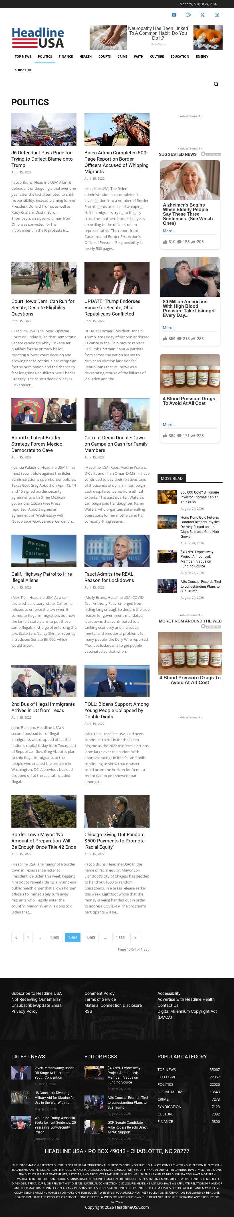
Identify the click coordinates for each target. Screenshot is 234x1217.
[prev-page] (16, 937)
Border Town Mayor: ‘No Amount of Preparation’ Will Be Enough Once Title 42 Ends (43, 841)
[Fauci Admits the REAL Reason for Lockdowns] (117, 551)
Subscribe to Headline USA (36, 993)
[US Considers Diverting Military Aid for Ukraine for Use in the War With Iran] (21, 1097)
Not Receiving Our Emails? (35, 999)
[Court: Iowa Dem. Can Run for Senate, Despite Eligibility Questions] (43, 278)
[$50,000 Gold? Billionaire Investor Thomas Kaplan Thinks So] (167, 497)
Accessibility (169, 993)
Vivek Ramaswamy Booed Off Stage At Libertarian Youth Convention (54, 1073)
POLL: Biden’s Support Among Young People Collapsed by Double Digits (116, 710)
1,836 (120, 937)
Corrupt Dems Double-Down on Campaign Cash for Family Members (116, 444)
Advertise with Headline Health (186, 999)
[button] (216, 84)
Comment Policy (99, 993)
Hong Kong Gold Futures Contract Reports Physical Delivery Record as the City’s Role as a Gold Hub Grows (201, 527)
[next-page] (135, 937)
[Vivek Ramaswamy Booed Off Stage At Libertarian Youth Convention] (21, 1072)
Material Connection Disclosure (113, 1005)
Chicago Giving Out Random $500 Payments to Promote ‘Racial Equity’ (114, 841)
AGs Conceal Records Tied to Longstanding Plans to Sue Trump (201, 586)
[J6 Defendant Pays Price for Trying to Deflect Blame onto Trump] (43, 129)
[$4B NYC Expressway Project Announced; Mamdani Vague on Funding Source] (167, 556)
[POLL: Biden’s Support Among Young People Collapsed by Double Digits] (117, 681)
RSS (88, 1011)
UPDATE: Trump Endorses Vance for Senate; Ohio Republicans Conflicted (112, 307)
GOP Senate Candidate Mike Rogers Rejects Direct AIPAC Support (128, 1127)
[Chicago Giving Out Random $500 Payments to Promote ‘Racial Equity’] (117, 811)
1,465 (90, 937)
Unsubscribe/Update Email (36, 1005)
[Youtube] (174, 15)
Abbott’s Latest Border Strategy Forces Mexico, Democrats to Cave (37, 444)
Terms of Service (100, 999)
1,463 (54, 937)
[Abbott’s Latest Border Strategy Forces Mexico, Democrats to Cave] (43, 414)
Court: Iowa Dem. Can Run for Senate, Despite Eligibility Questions (42, 307)
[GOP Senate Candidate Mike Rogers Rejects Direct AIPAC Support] (94, 1127)
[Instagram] (217, 15)
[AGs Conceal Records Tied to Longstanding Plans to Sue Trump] (167, 586)
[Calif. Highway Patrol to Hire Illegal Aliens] (43, 551)
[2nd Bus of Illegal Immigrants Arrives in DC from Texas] (43, 681)
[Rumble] (188, 15)
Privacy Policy (24, 1011)
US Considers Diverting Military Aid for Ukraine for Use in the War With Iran (55, 1098)
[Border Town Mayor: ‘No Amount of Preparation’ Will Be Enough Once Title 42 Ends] (43, 811)
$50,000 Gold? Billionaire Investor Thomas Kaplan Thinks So (200, 497)
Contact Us (168, 1005)
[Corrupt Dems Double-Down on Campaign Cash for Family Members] (117, 414)
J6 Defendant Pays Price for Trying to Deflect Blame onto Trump (42, 159)
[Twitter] (202, 15)
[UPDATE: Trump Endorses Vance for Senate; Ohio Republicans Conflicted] (117, 278)
